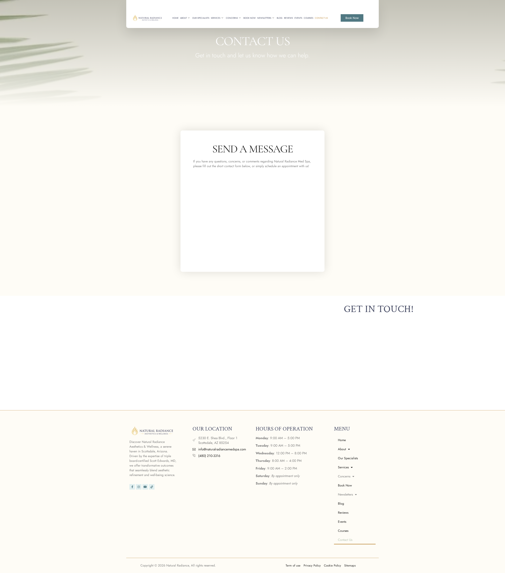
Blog (279, 18)
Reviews (288, 18)
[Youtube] (145, 487)
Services (215, 18)
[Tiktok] (151, 487)
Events (298, 18)
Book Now (249, 18)
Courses (308, 18)
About (183, 18)
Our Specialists (200, 18)
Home (175, 18)
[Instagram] (138, 487)
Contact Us (321, 18)
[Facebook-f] (132, 487)
